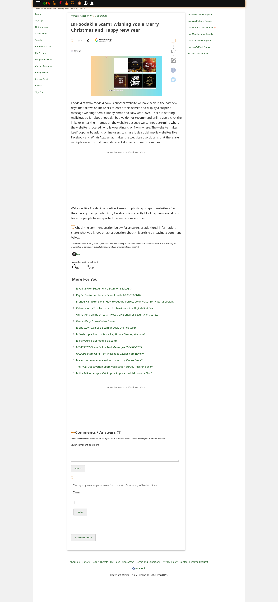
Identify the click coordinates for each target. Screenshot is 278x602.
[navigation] (173, 50)
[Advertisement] (126, 176)
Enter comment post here (85, 444)
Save (78, 254)
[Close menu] (36, 96)
